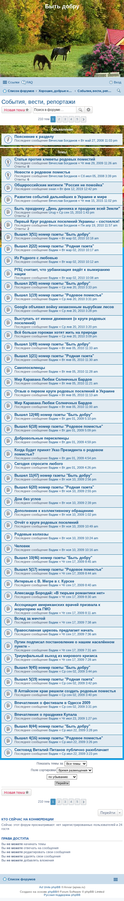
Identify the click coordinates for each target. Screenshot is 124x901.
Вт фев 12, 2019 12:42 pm (78, 189)
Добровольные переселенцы (41, 438)
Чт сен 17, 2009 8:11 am (79, 613)
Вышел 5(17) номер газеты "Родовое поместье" (58, 569)
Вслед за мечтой (29, 618)
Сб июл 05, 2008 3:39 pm (99, 176)
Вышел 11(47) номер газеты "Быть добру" (53, 475)
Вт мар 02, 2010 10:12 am (80, 261)
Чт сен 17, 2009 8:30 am (79, 597)
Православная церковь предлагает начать (53, 630)
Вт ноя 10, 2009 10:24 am (80, 538)
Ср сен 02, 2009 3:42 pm (79, 683)
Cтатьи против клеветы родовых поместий (54, 159)
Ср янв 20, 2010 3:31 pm (79, 299)
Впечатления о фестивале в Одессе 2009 (52, 703)
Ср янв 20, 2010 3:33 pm (79, 287)
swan (52, 189)
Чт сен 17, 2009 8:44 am (79, 573)
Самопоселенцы (29, 368)
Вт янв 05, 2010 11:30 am (80, 359)
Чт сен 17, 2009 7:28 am (79, 659)
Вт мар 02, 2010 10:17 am (80, 250)
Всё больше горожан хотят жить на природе (55, 332)
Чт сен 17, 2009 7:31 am (79, 650)
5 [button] (77, 119)
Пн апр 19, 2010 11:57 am (99, 225)
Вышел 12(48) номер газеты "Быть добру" (53, 415)
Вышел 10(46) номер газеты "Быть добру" (53, 558)
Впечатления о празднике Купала (45, 714)
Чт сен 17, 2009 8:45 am (79, 561)
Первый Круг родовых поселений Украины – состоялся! (66, 221)
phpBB (52, 891)
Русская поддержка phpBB (62, 894)
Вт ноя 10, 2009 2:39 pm (79, 503)
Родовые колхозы (31, 534)
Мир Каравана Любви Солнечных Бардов (53, 379)
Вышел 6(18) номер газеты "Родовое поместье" (58, 426)
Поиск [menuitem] (119, 91)
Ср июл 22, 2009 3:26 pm (79, 742)
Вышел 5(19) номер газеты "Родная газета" (54, 679)
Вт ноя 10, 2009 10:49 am (80, 526)
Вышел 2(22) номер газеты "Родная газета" (54, 246)
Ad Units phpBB (50, 887)
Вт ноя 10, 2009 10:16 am (80, 550)
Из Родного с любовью (36, 258)
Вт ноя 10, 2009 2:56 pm (79, 479)
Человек (22, 546)
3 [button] (65, 119)
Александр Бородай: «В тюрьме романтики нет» (59, 593)
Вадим (53, 238)
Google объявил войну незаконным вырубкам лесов (64, 307)
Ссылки (13, 82)
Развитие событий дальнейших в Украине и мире (60, 197)
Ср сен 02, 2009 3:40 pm (79, 695)
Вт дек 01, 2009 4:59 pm (79, 442)
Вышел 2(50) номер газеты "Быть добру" (52, 283)
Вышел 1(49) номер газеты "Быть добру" (52, 344)
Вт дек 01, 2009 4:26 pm (79, 467)
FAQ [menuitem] (30, 82)
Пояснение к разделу (34, 136)
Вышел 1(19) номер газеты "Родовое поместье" (58, 295)
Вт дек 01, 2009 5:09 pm (79, 430)
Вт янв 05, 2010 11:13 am (80, 395)
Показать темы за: (51, 763)
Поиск (80, 109)
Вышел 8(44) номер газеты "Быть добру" (52, 726)
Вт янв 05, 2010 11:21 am (80, 383)
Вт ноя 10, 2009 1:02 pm (79, 514)
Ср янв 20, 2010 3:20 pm (79, 327)
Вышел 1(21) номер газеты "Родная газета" (54, 356)
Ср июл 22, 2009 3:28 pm (79, 730)
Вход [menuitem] (117, 82)
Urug (52, 212)
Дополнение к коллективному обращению (53, 511)
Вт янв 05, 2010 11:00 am (80, 407)
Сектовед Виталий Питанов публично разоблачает (61, 750)
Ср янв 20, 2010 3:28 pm (79, 310)
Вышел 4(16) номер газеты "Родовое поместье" (58, 738)
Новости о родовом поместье (42, 172)
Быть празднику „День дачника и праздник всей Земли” (67, 208)
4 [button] (71, 119)
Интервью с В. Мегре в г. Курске (44, 581)
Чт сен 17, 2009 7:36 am (79, 634)
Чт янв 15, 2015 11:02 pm (99, 200)
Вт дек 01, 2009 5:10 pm (79, 418)
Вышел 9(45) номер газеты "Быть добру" (52, 667)
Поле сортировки (44, 770)
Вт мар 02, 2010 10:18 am (80, 238)
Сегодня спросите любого (38, 464)
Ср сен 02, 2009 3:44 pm (79, 671)
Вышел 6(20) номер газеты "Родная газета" (54, 487)
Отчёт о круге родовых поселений (46, 522)
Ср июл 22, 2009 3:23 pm (79, 753)
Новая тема (14, 109)
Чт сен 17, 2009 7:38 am (79, 622)
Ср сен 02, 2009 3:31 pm (79, 706)
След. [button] (83, 119)
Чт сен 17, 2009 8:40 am (79, 585)
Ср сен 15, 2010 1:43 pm (76, 212)
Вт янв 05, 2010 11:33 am (80, 348)
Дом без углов (27, 499)
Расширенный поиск (89, 109)
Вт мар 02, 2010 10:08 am (80, 278)
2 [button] (59, 119)
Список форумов (21, 879)
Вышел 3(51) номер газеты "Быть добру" (52, 234)
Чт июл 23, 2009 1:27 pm (79, 718)
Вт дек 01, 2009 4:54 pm (79, 458)
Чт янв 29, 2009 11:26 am (99, 163)
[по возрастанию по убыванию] (62, 776)
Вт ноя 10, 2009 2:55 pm (79, 491)
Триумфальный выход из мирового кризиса (55, 656)
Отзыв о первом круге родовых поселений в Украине (64, 391)
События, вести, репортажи (38, 102)
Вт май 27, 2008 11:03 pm (99, 140)
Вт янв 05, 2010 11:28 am (80, 371)
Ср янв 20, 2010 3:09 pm (79, 336)
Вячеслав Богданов (63, 140)
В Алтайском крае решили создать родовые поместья (65, 691)
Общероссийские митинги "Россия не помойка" (59, 185)
